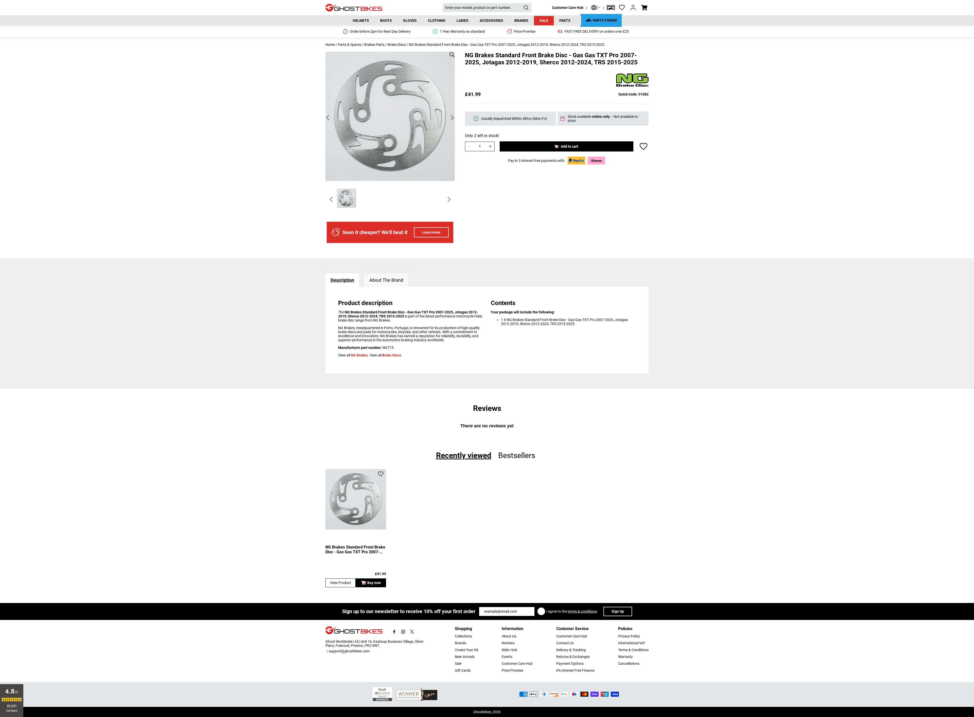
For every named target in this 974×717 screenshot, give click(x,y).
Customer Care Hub (567, 8)
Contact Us (565, 643)
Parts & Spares (349, 45)
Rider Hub (509, 650)
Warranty (625, 657)
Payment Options (570, 664)
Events (507, 657)
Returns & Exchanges (573, 657)
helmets (361, 20)
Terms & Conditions (633, 650)
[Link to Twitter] (412, 632)
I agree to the (571, 611)
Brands (460, 643)
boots (386, 20)
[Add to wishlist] (643, 146)
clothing (436, 20)
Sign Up (618, 611)
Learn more (431, 232)
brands (521, 20)
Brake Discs (397, 45)
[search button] (526, 7)
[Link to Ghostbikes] (384, 8)
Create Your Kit (466, 650)
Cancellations (628, 664)
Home (330, 45)
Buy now (374, 583)
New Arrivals (465, 657)
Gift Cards (463, 670)
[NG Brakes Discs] (632, 80)
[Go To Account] (633, 7)
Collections (463, 636)
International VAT (631, 643)
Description (342, 280)
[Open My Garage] (610, 7)
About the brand (386, 280)
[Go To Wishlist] (622, 7)
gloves (410, 20)
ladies (462, 20)
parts (564, 20)
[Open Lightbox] (450, 52)
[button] (610, 7)
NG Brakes (359, 355)
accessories (491, 20)
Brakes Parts (374, 45)
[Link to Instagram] (403, 632)
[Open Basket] (644, 7)
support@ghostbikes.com (349, 651)
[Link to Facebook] (394, 632)
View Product (340, 583)
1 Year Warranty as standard (462, 31)
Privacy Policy (629, 636)
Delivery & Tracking (571, 650)
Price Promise (512, 670)
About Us (509, 636)
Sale (544, 20)
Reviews (508, 643)
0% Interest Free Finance (575, 670)
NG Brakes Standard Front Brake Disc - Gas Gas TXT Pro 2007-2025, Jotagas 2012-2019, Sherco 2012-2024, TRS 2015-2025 (355, 549)
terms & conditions (582, 611)
